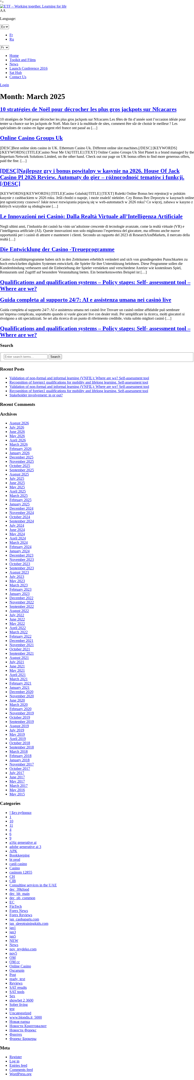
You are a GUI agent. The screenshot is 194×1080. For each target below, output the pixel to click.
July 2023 (16, 577)
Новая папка (19, 1022)
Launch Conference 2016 (28, 68)
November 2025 (21, 461)
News (13, 64)
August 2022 (19, 611)
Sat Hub (15, 73)
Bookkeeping (19, 855)
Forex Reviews (20, 915)
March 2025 (18, 496)
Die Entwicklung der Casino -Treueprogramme (57, 249)
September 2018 (21, 747)
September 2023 (21, 568)
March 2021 (18, 679)
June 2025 (17, 483)
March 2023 (18, 585)
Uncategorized (20, 1013)
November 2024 (21, 513)
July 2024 (16, 525)
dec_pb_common (22, 898)
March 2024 (18, 542)
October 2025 (19, 466)
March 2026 (18, 444)
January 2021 (19, 687)
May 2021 (17, 670)
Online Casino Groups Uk (31, 138)
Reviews (15, 983)
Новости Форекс (22, 1030)
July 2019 (16, 730)
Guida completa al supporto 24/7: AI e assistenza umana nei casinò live (85, 300)
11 (11, 825)
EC (11, 902)
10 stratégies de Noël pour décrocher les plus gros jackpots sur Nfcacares (88, 109)
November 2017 (21, 764)
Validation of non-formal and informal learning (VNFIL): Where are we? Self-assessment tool (79, 378)
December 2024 (21, 508)
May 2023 (17, 581)
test (11, 1009)
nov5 (13, 953)
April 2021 (17, 675)
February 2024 (20, 547)
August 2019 (19, 726)
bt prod (14, 860)
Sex (12, 996)
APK (13, 851)
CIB (12, 881)
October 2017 (19, 769)
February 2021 (20, 683)
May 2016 (17, 790)
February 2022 (20, 636)
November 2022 (21, 602)
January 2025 (19, 504)
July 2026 (16, 427)
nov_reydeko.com (22, 949)
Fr (11, 35)
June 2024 (17, 530)
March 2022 (18, 632)
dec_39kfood (19, 889)
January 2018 (19, 760)
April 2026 (17, 440)
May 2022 (17, 624)
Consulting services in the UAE (33, 885)
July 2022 (16, 615)
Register (15, 1057)
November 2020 (21, 696)
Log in (14, 1061)
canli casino (18, 864)
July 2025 (16, 478)
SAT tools (16, 992)
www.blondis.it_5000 (25, 1017)
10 (11, 821)
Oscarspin (16, 970)
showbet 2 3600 (21, 1000)
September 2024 (21, 521)
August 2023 (19, 572)
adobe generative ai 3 (25, 847)
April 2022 (17, 628)
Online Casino (20, 966)
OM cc (14, 962)
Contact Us (17, 77)
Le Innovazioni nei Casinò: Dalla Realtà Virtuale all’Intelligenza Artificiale (91, 216)
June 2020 (17, 700)
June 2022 (17, 619)
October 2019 (19, 717)
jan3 (12, 932)
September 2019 (21, 722)
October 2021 (19, 649)
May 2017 (17, 781)
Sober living (18, 1005)
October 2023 (19, 564)
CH (12, 877)
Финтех (15, 1034)
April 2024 (17, 538)
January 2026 (19, 453)
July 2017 (16, 773)
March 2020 (18, 705)
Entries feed (18, 1065)
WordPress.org (20, 1074)
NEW (13, 941)
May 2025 (17, 487)
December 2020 (21, 692)
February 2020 (20, 709)
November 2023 (21, 560)
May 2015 (17, 794)
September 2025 (21, 470)
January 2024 (19, 551)
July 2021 (16, 662)
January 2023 (19, 594)
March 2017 (18, 786)
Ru (11, 39)
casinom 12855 (20, 872)
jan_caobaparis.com (24, 919)
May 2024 (17, 534)
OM (12, 958)
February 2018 (20, 756)
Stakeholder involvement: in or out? (36, 395)
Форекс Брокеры (22, 1039)
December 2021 (21, 641)
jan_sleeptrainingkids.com (28, 923)
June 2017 (17, 777)
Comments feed (21, 1070)
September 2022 (21, 606)
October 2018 (19, 743)
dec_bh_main (19, 894)
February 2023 (20, 589)
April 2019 (17, 739)
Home (14, 56)
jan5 (12, 936)
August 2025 (19, 474)
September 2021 (21, 653)
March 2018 (18, 751)
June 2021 (17, 666)
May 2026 (17, 436)
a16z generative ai (22, 842)
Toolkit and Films (22, 60)
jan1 (12, 928)
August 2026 (19, 423)
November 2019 (21, 713)
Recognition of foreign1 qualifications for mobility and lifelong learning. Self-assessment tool (78, 382)
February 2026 (20, 449)
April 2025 (17, 491)
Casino (14, 868)
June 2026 (17, 432)
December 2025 (21, 457)
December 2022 (21, 598)
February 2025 (20, 500)
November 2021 (21, 645)
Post (12, 975)
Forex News (18, 911)
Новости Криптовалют (28, 1026)
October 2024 (19, 517)
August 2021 (19, 658)
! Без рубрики (20, 813)
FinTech (15, 906)
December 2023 (21, 555)
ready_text (17, 979)
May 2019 (17, 734)
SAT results (18, 987)
